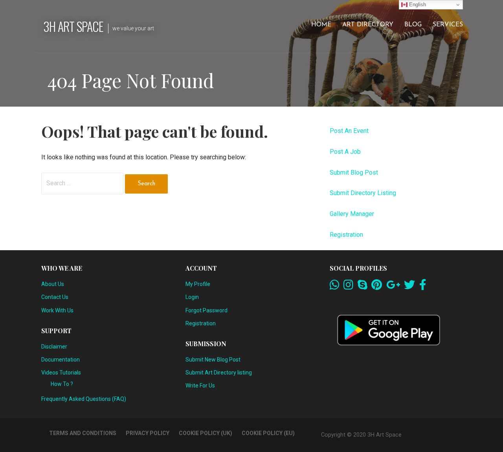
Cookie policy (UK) (205, 433)
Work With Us (57, 310)
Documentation (60, 359)
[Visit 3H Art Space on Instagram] (348, 287)
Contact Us (54, 297)
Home (321, 25)
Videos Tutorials (61, 372)
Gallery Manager (352, 214)
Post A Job (345, 151)
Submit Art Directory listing (218, 372)
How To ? (62, 384)
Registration (346, 234)
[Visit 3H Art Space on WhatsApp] (335, 287)
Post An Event (349, 131)
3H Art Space (73, 26)
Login (192, 297)
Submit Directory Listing (363, 193)
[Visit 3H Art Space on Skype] (362, 287)
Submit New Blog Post (212, 359)
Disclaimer (54, 346)
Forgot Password (206, 310)
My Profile (197, 284)
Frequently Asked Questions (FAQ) (83, 399)
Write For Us (200, 385)
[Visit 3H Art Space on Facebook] (422, 287)
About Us (52, 284)
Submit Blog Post (354, 172)
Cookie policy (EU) (268, 433)
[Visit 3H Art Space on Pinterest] (376, 287)
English (417, 4)
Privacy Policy (147, 433)
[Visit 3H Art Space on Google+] (393, 287)
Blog (413, 25)
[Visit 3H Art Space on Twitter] (409, 287)
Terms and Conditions (82, 433)
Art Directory (367, 25)
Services (448, 25)
